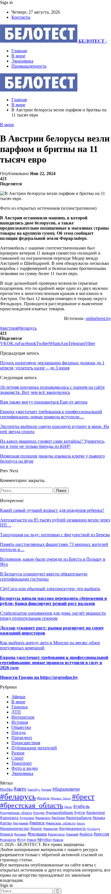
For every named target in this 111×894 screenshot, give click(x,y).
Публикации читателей (34, 747)
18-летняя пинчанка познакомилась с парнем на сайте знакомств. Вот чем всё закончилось (52, 390)
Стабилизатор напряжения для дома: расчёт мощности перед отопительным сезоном (53, 616)
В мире (18, 55)
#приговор (56, 834)
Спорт (17, 758)
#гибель (81, 806)
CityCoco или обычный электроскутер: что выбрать (50, 588)
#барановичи (66, 789)
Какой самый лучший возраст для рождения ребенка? (52, 510)
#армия (46, 789)
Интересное (22, 717)
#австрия (8, 328)
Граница (19, 706)
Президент (21, 737)
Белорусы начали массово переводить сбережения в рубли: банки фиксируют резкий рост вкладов (53, 601)
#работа (85, 834)
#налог (36, 828)
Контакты (20, 17)
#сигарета (8, 840)
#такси (31, 840)
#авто (20, 789)
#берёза (43, 798)
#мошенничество (14, 828)
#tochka (6, 789)
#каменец (42, 818)
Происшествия (25, 742)
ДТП (16, 712)
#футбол (44, 839)
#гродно (39, 813)
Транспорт (21, 763)
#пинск (6, 834)
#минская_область (60, 823)
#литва (6, 823)
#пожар (20, 834)
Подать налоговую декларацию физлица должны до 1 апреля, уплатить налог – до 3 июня (52, 365)
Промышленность (28, 66)
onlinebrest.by (98, 318)
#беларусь (27, 328)
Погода (18, 732)
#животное (95, 812)
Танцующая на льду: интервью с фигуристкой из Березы (55, 534)
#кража (99, 817)
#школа (58, 840)
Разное (17, 752)
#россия (101, 833)
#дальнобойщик (59, 812)
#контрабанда (79, 817)
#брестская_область (31, 805)
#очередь (93, 828)
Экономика (22, 61)
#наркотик (50, 829)
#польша (37, 834)
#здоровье (27, 818)
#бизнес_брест (61, 798)
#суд (21, 839)
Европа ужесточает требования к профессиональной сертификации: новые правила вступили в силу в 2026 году (54, 662)
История (19, 722)
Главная (19, 50)
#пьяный (72, 834)
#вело (68, 806)
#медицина (20, 823)
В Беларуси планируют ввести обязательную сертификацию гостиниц (43, 576)
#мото (81, 823)
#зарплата (9, 817)
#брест (83, 797)
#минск (37, 823)
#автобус (34, 789)
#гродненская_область (16, 813)
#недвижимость (72, 828)
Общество (21, 727)
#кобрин (58, 818)
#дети (79, 812)
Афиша (18, 696)
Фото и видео (24, 768)
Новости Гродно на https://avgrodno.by (39, 677)
